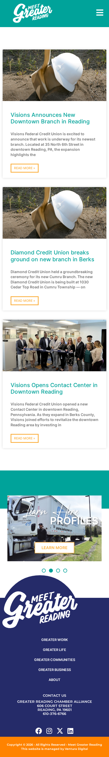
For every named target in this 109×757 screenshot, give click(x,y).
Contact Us (54, 696)
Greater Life (54, 650)
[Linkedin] (70, 731)
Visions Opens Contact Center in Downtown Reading (54, 388)
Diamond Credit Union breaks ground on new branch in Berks (52, 255)
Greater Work (54, 640)
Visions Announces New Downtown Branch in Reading (50, 118)
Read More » (24, 168)
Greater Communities (54, 660)
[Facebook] (38, 731)
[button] (44, 571)
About (54, 680)
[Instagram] (49, 731)
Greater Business (54, 670)
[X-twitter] (60, 731)
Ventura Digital (76, 749)
